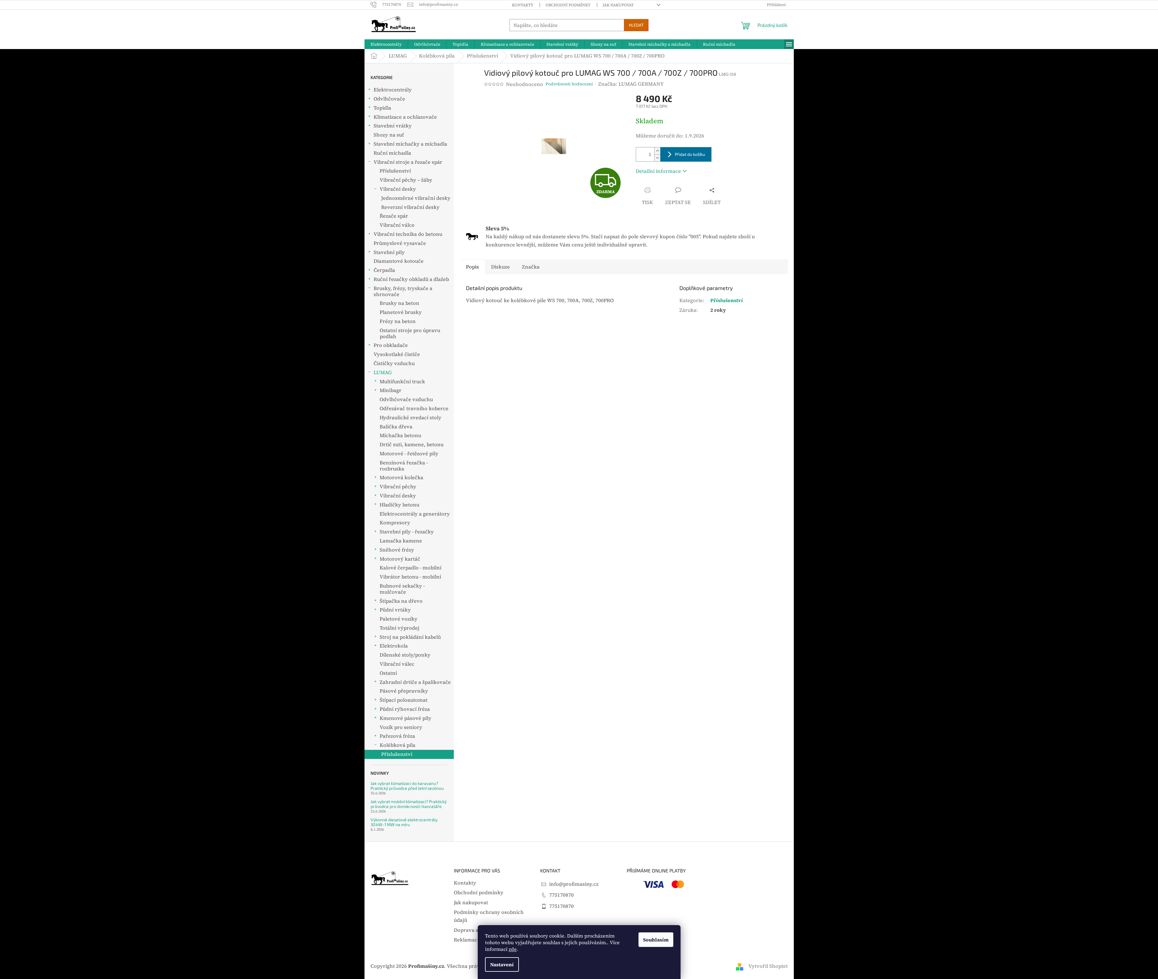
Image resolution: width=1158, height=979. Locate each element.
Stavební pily (389, 252)
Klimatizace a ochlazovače (405, 117)
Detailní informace (658, 171)
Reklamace (467, 939)
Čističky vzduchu (394, 363)
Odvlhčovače (389, 98)
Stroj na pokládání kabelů (410, 637)
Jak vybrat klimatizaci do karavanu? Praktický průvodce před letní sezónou (407, 785)
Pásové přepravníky (404, 690)
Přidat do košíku (690, 154)
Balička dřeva (396, 426)
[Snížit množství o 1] (657, 157)
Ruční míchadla (392, 153)
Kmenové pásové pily (405, 718)
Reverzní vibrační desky (410, 207)
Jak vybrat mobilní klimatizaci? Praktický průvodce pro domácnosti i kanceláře (409, 804)
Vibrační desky (398, 189)
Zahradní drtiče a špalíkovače (415, 682)
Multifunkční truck (402, 381)
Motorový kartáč (400, 558)
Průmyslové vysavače (400, 243)
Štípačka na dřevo (401, 601)
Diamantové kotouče (399, 261)
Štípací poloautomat (403, 700)
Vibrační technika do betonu (408, 234)
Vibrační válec (397, 664)
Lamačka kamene (401, 540)
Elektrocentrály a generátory (415, 513)
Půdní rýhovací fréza (405, 709)
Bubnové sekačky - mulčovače (402, 588)
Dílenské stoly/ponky (405, 654)
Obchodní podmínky (568, 5)
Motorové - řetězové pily (409, 453)
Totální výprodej (399, 628)
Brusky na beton (399, 303)
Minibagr (390, 390)
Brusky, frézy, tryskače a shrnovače (403, 291)
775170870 (561, 895)
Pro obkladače (391, 345)
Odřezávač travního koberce (414, 408)
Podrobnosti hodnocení (569, 84)
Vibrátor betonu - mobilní (410, 576)
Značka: (631, 84)
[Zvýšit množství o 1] (657, 150)
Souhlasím (656, 939)
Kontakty (522, 5)
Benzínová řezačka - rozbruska (404, 465)
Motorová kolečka (401, 477)
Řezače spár (394, 216)
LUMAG (383, 372)
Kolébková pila (397, 745)
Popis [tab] (472, 266)
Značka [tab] (530, 266)
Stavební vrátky (393, 125)
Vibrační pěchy (398, 486)
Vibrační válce (397, 225)
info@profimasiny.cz (574, 884)
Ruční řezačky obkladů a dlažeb (411, 279)
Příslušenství (395, 170)
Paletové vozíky (398, 618)
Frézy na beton (398, 321)
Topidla (382, 107)
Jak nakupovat (618, 5)
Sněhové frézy (397, 549)
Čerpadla (384, 270)
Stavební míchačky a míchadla (410, 143)
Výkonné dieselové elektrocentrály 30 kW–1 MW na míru (404, 822)
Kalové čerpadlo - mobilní (410, 567)
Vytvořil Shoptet (768, 966)
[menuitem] (386, 44)
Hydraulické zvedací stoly (410, 417)
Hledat (636, 25)
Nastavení (502, 964)
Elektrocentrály (393, 89)
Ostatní (388, 673)
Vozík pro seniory (401, 727)
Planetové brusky (401, 312)
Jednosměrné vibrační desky (415, 198)
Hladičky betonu (399, 504)
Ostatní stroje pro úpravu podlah (410, 333)
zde (513, 949)
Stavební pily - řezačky (407, 531)
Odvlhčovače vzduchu (406, 399)
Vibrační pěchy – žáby (406, 179)
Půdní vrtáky (395, 609)
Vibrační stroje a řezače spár (408, 162)
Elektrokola (394, 645)
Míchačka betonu (400, 435)
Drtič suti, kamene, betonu (412, 444)
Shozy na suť (389, 134)
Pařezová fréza (397, 736)
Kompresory (395, 522)
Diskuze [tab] (500, 266)
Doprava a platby (474, 930)
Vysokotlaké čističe (397, 354)
